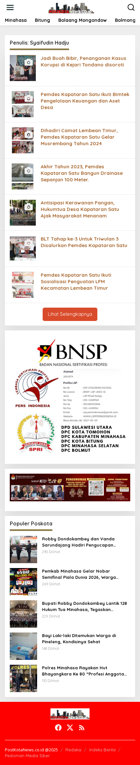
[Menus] (10, 7)
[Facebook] (58, 727)
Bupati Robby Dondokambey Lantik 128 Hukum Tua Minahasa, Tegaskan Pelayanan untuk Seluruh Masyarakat (84, 606)
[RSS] (81, 727)
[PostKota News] (71, 7)
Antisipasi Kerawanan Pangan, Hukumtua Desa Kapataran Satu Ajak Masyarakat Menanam (80, 209)
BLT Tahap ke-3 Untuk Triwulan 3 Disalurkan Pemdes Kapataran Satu (84, 242)
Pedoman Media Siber (27, 755)
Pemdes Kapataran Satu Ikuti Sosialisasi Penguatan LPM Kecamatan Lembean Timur (76, 281)
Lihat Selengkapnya (70, 314)
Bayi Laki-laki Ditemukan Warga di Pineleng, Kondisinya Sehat (79, 638)
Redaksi (73, 749)
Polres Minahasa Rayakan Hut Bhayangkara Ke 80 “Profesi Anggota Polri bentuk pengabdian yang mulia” (83, 670)
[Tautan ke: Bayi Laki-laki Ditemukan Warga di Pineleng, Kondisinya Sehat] (23, 646)
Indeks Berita (102, 749)
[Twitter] (70, 727)
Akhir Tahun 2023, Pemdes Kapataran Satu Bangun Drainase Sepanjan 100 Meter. (82, 173)
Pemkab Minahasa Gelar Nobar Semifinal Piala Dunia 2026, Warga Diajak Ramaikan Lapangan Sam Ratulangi (79, 574)
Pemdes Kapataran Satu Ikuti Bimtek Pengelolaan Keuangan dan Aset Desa (85, 100)
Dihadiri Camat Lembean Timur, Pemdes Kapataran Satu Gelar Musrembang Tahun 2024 (79, 136)
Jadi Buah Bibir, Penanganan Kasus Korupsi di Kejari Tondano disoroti (83, 61)
